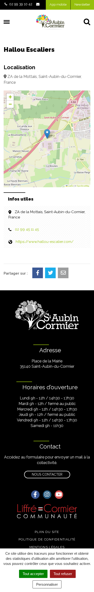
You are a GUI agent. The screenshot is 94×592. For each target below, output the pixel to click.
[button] (47, 134)
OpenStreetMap (83, 185)
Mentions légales (47, 547)
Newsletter (82, 4)
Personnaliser (47, 584)
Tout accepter (33, 574)
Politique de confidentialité (47, 539)
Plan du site (47, 532)
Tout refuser (63, 574)
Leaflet (70, 185)
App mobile (58, 4)
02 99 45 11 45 (27, 229)
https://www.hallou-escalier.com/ (45, 242)
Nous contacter (47, 474)
